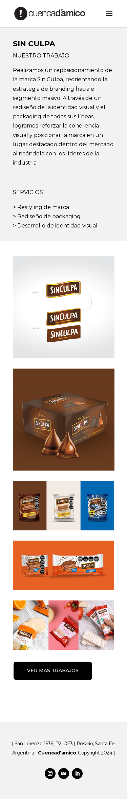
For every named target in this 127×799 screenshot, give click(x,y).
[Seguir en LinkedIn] (77, 773)
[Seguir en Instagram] (50, 773)
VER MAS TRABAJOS (53, 670)
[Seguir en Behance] (63, 773)
